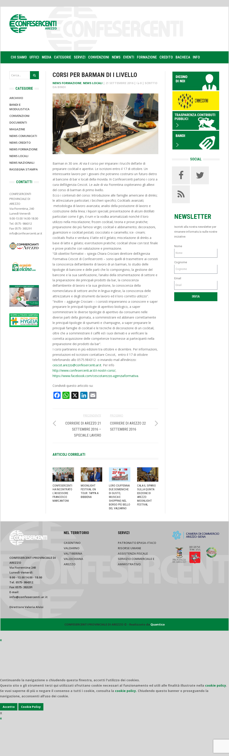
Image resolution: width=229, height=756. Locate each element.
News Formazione (67, 83)
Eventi (128, 57)
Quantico (158, 624)
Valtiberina (73, 553)
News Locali (92, 83)
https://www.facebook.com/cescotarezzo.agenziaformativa (95, 376)
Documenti (18, 122)
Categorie (62, 57)
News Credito (20, 143)
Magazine (17, 129)
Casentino (72, 543)
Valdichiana (73, 559)
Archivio (16, 98)
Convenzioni (98, 57)
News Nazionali (21, 163)
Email (177, 278)
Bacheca (183, 57)
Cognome (180, 262)
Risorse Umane (129, 548)
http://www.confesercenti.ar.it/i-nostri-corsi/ (84, 370)
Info (196, 57)
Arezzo (69, 564)
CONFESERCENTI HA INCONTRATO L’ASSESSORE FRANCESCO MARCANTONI (62, 493)
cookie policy (215, 685)
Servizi (79, 57)
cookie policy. (126, 691)
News (116, 57)
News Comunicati (23, 136)
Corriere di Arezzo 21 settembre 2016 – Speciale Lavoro (83, 429)
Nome (178, 246)
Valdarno (71, 548)
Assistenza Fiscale (133, 553)
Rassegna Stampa (23, 169)
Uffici (34, 57)
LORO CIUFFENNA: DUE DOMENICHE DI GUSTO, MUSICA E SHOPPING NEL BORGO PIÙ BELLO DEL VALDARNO (119, 497)
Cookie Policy (31, 707)
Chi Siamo (19, 57)
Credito (166, 57)
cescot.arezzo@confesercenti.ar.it (77, 365)
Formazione (147, 57)
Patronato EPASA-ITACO (137, 543)
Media (46, 57)
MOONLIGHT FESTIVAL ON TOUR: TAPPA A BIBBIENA (89, 491)
